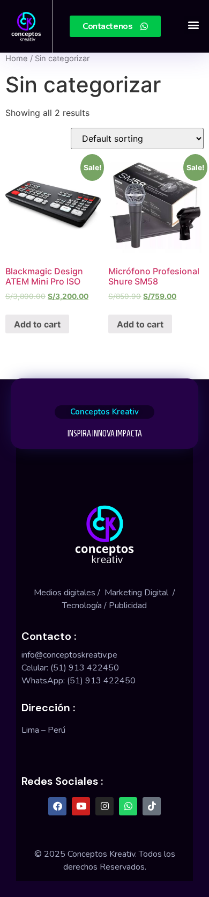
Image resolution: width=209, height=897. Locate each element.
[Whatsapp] (128, 806)
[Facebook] (57, 806)
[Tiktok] (152, 806)
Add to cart (37, 324)
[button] (193, 25)
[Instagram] (104, 806)
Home (16, 58)
